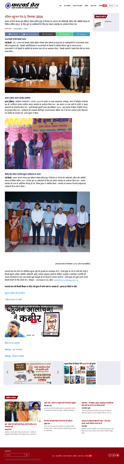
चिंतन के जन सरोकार (13, 343)
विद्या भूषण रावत (48, 405)
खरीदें (104, 6)
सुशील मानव (47, 423)
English (111, 5)
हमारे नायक (93, 6)
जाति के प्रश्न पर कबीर (13, 299)
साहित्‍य (86, 6)
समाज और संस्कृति (77, 6)
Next (60, 372)
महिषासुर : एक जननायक (13, 349)
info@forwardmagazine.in (66, 280)
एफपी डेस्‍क (8, 29)
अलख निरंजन (8, 429)
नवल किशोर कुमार (86, 408)
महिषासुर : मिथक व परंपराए (14, 356)
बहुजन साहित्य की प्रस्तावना (15, 293)
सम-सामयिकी (67, 6)
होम (60, 6)
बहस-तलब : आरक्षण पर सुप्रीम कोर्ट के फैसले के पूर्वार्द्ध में (60, 403)
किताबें (100, 6)
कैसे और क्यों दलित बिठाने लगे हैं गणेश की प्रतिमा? (58, 421)
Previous (5, 372)
